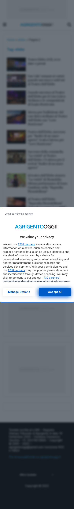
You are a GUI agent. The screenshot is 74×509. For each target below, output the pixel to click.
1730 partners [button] (26, 244)
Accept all (55, 292)
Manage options (19, 292)
